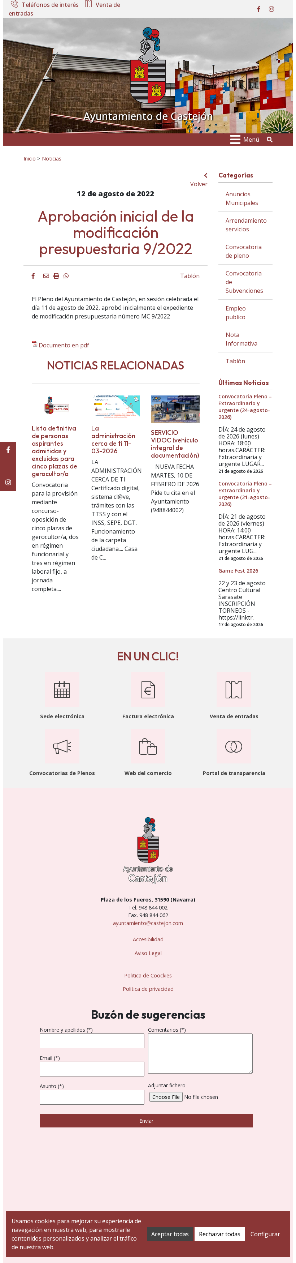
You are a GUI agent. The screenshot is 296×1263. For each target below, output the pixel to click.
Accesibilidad (148, 939)
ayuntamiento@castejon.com (148, 923)
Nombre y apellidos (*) (66, 1029)
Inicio (29, 158)
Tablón (190, 276)
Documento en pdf (64, 345)
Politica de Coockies (148, 975)
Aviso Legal (148, 953)
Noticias (51, 158)
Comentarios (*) (167, 1029)
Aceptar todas (170, 1234)
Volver (199, 184)
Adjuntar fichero (167, 1085)
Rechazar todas (219, 1234)
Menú (251, 140)
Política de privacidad (148, 988)
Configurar (265, 1234)
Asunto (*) (52, 1086)
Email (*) (50, 1057)
